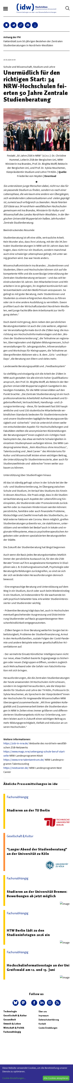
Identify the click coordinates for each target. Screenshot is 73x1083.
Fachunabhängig (12, 1031)
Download (50, 176)
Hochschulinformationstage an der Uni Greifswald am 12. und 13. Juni (38, 967)
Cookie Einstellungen (48, 1027)
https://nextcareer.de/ (16, 767)
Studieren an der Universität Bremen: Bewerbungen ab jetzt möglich (37, 894)
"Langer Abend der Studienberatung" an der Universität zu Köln (37, 851)
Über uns (43, 1011)
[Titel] (6, 25)
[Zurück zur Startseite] (36, 8)
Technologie (10, 1011)
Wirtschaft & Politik (13, 1027)
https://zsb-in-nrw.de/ (16, 743)
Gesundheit (9, 1019)
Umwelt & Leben (12, 1023)
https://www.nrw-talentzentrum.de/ (23, 759)
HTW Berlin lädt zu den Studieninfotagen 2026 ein (28, 932)
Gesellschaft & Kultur (15, 1015)
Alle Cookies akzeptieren (56, 1078)
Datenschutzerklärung (49, 1019)
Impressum (44, 1015)
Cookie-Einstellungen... (13, 1078)
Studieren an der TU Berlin (28, 810)
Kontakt (42, 1023)
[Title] (21, 25)
